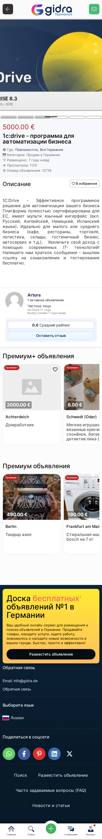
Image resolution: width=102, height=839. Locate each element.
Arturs (34, 295)
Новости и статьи (51, 805)
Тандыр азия (18, 534)
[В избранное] (55, 369)
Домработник (19, 424)
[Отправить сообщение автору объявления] (94, 9)
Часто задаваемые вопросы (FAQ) (51, 790)
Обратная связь (17, 689)
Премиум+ (11, 367)
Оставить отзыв (51, 335)
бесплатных (57, 598)
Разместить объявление (51, 654)
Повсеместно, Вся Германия (39, 149)
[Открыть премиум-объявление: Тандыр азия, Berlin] (32, 497)
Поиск (20, 775)
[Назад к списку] (8, 9)
